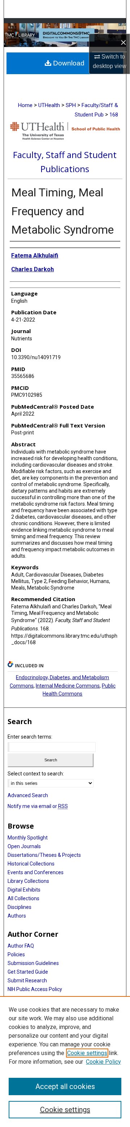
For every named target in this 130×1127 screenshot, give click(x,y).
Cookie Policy (103, 1061)
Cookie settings (87, 1053)
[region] (65, 1061)
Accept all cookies (65, 1086)
